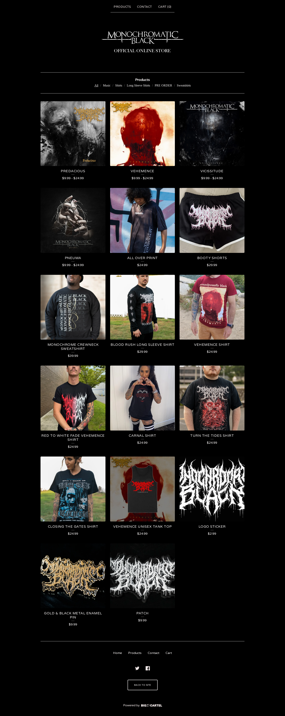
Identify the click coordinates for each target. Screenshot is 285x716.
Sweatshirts (184, 85)
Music (107, 85)
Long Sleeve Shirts (138, 85)
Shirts (118, 85)
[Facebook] (147, 668)
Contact (144, 7)
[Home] (142, 41)
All (96, 85)
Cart (169, 653)
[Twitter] (137, 668)
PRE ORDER (163, 85)
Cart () (164, 7)
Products (122, 7)
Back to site (142, 685)
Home (117, 653)
